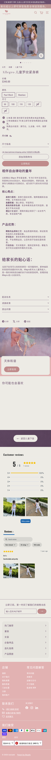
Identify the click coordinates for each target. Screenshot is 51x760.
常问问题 (30, 673)
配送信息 (6, 296)
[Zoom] (41, 55)
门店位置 (6, 687)
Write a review (26, 521)
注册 (4, 691)
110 (21, 104)
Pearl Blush (8, 94)
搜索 (4, 673)
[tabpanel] (25, 558)
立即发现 (11, 369)
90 (5, 104)
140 (6, 111)
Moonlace (22, 94)
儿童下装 (18, 67)
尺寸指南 (6, 143)
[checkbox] (37, 545)
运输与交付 (31, 680)
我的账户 (6, 694)
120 (29, 104)
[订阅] (42, 611)
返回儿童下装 (27, 438)
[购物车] (41, 13)
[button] (25, 473)
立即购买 (25, 163)
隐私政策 (6, 680)
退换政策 (6, 303)
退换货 (29, 676)
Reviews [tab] (8, 531)
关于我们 (6, 676)
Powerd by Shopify (24, 754)
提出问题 (6, 309)
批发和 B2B (31, 687)
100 (12, 104)
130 (38, 105)
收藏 (11, 67)
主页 (4, 67)
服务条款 (6, 684)
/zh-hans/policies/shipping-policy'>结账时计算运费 (21, 152)
